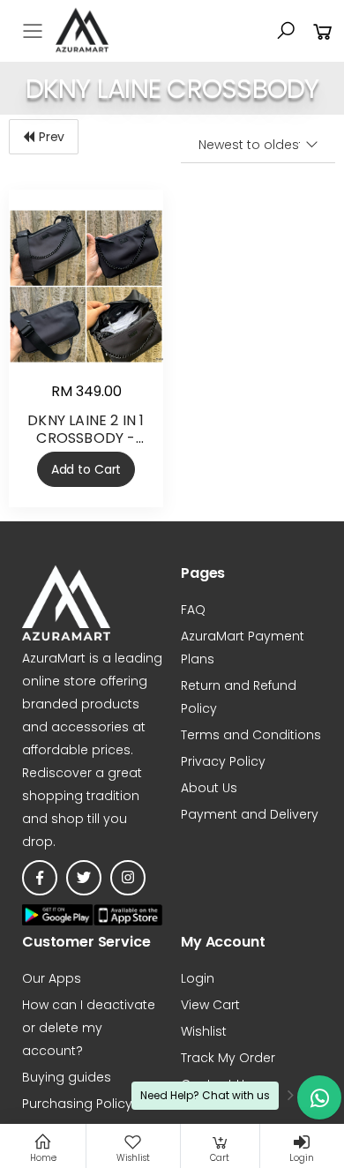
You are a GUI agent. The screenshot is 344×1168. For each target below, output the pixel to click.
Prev (51, 137)
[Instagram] (128, 877)
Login (197, 978)
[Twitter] (83, 877)
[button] (285, 31)
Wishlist (204, 1031)
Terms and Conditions (251, 735)
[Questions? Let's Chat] (319, 1097)
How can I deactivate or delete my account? (88, 1027)
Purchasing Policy (77, 1103)
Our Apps (51, 978)
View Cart (210, 1005)
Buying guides (66, 1077)
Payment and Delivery (249, 814)
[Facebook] (39, 877)
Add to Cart (86, 469)
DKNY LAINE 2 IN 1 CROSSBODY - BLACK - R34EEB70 (85, 438)
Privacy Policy (223, 761)
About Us (209, 788)
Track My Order (228, 1058)
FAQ (193, 609)
